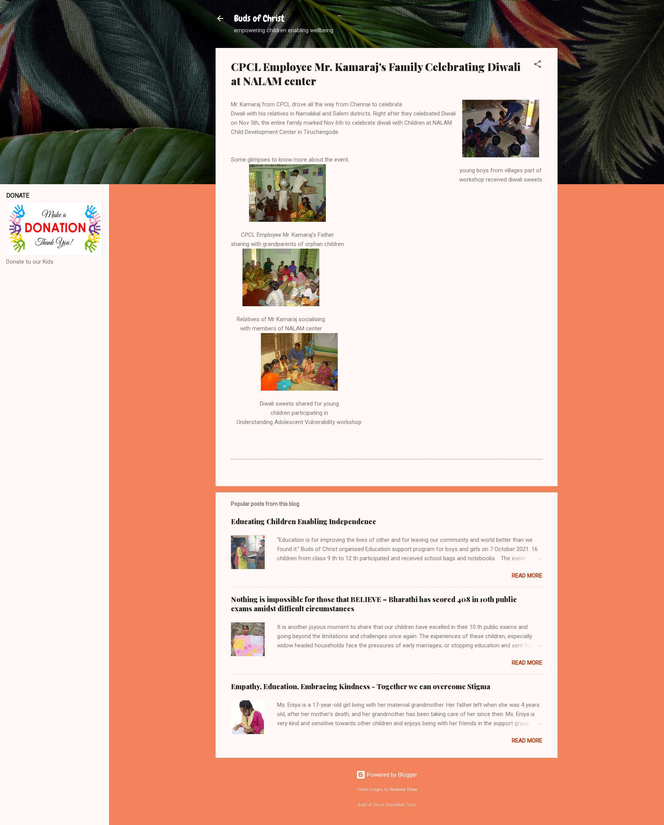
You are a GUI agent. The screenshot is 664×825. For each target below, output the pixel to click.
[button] (537, 65)
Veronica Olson (403, 789)
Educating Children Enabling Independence (303, 521)
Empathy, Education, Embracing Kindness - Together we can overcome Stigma (360, 686)
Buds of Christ (259, 18)
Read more (527, 575)
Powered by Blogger (391, 774)
